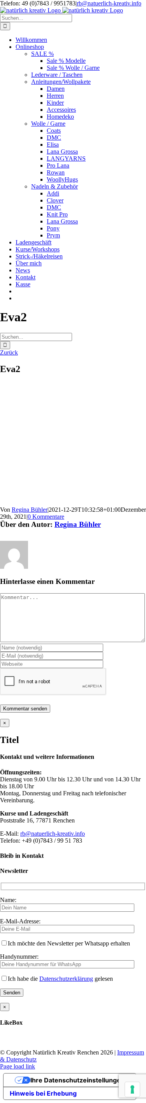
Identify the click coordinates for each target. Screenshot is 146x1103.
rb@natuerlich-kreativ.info (109, 3)
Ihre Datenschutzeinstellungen (77, 1080)
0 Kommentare (46, 516)
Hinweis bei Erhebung (43, 1093)
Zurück (9, 352)
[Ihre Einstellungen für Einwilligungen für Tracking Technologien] (132, 1089)
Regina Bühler (29, 509)
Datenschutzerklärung (66, 978)
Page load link (17, 1066)
